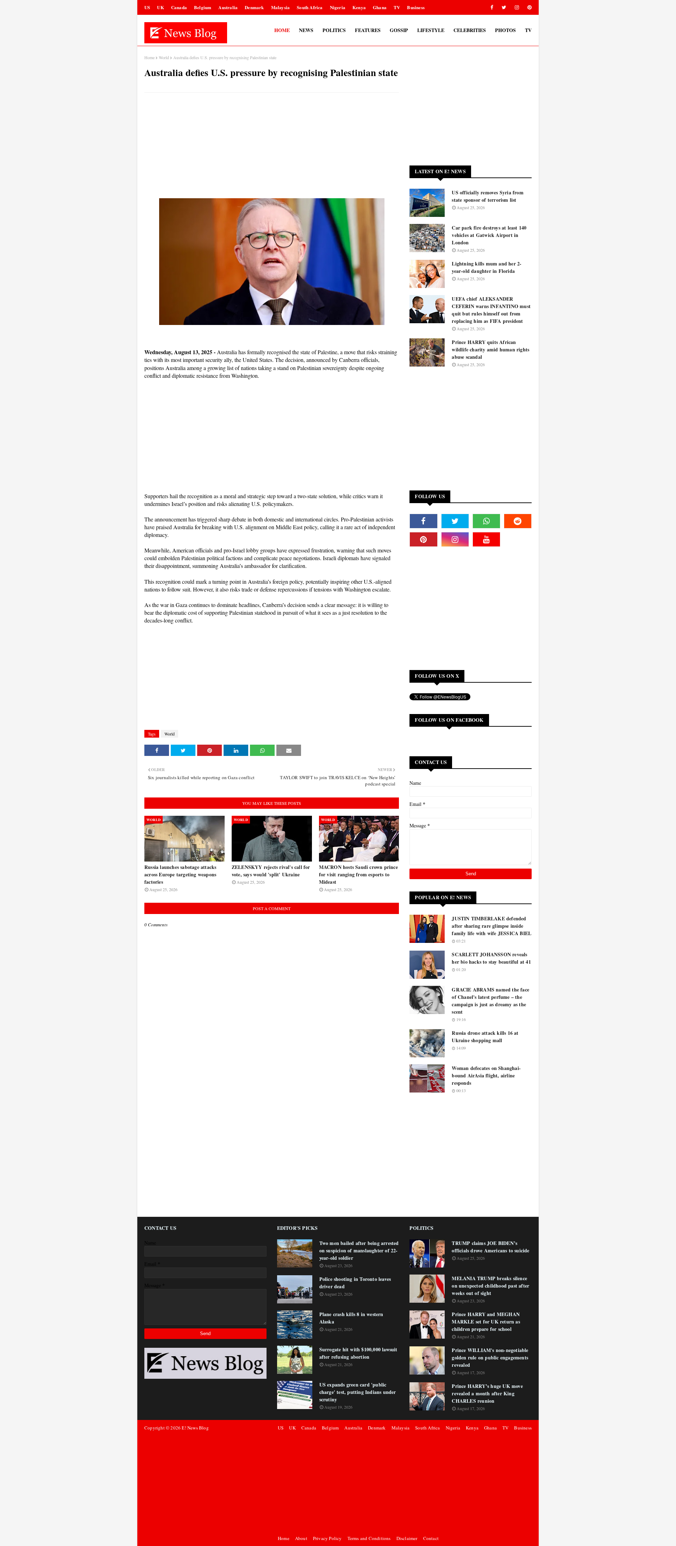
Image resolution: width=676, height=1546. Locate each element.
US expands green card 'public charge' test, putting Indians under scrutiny (357, 1392)
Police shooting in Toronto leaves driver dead (355, 1282)
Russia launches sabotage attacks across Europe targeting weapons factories (180, 874)
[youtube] (486, 539)
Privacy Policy (327, 1538)
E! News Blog (195, 1428)
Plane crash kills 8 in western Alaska (351, 1317)
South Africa (310, 7)
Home (149, 57)
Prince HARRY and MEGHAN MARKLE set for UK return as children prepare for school (486, 1321)
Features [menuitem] (368, 30)
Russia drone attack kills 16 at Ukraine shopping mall (485, 1036)
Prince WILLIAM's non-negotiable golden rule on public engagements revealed (490, 1357)
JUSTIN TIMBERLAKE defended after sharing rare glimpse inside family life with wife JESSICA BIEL (491, 926)
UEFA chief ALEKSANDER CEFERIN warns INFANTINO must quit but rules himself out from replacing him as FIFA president (491, 310)
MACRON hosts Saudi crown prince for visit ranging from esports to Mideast (358, 874)
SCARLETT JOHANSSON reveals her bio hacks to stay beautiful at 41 (491, 958)
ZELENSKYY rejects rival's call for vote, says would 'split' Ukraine (271, 870)
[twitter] (504, 7)
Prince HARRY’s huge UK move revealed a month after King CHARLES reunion (487, 1393)
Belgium (202, 7)
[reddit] (518, 521)
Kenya (359, 7)
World (164, 57)
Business (416, 7)
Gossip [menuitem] (399, 30)
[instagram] (516, 7)
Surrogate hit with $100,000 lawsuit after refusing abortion (358, 1353)
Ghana (380, 7)
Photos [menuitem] (505, 30)
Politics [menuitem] (334, 30)
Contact (431, 1538)
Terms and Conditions (369, 1538)
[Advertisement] (271, 149)
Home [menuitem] (282, 30)
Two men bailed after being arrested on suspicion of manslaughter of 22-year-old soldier (359, 1250)
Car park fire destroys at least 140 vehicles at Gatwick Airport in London (489, 235)
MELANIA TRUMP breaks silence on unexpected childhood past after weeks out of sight (490, 1286)
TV (397, 7)
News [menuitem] (306, 30)
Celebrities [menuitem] (469, 30)
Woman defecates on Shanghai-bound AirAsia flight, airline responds (486, 1075)
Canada (179, 7)
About (301, 1538)
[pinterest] (528, 7)
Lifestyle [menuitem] (430, 30)
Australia (228, 7)
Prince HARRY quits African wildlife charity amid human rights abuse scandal (490, 349)
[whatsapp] (486, 521)
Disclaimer (407, 1538)
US (147, 7)
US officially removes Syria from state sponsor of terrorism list (487, 196)
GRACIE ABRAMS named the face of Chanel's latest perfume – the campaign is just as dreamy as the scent (490, 1000)
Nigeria (337, 7)
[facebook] (492, 7)
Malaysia (280, 7)
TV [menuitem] (528, 30)
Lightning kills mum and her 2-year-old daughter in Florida (486, 267)
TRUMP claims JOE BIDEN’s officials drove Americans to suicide (490, 1246)
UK (160, 7)
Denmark (254, 7)
